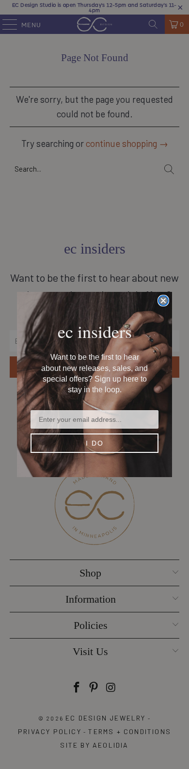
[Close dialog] (163, 300)
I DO (95, 443)
